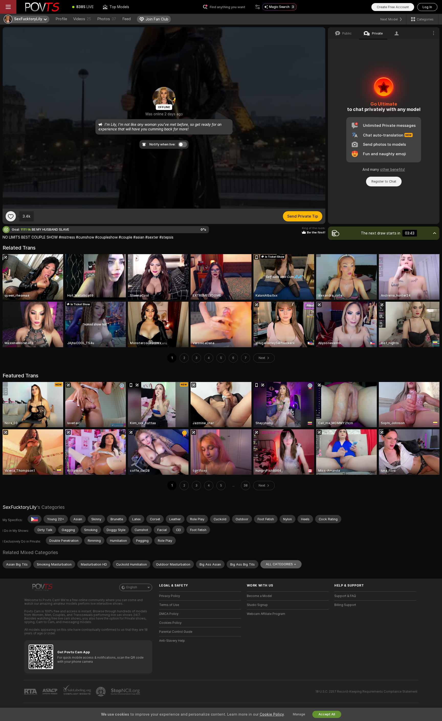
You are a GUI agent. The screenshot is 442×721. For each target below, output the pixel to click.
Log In (427, 7)
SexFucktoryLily (20, 507)
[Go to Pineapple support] (101, 691)
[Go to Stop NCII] (126, 692)
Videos (82, 19)
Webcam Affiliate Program (266, 614)
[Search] (257, 6)
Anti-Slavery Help (172, 641)
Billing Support (345, 605)
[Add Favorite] (11, 216)
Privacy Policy (169, 596)
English (131, 587)
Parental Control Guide (175, 632)
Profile (61, 19)
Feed (126, 19)
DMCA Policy (169, 614)
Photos (106, 19)
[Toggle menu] (8, 7)
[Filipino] (34, 519)
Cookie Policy (272, 714)
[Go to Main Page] (42, 7)
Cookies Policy (170, 623)
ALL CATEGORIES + (281, 564)
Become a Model (259, 596)
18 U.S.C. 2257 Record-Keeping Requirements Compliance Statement (366, 691)
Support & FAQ (345, 596)
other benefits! (392, 169)
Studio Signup (257, 605)
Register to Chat (383, 181)
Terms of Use (169, 605)
